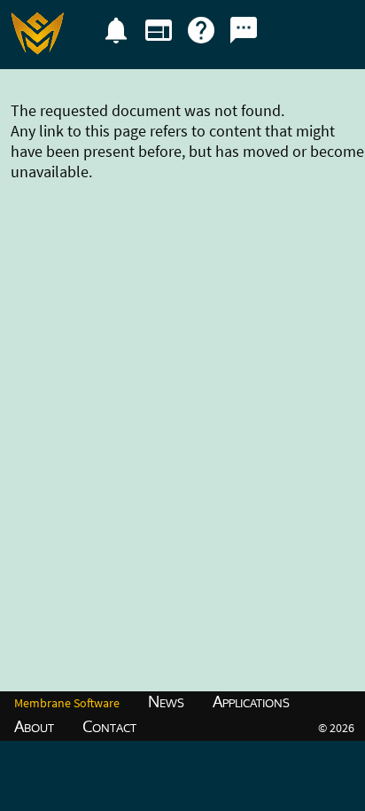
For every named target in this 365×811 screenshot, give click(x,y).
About (34, 726)
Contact (109, 726)
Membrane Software (67, 703)
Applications (251, 701)
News (166, 701)
